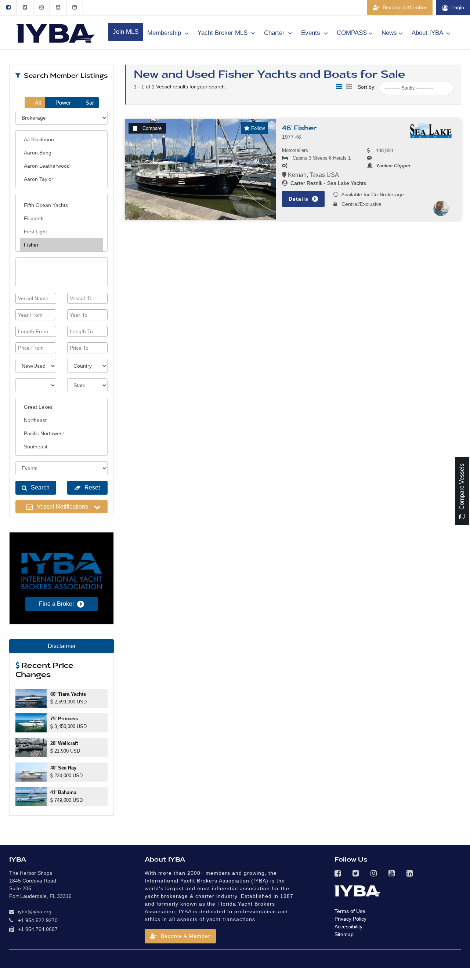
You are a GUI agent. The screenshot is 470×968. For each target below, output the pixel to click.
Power (62, 102)
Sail (89, 102)
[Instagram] (41, 7)
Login (457, 7)
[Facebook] (8, 7)
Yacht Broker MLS (223, 32)
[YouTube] (58, 7)
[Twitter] (25, 7)
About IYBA (428, 32)
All (37, 102)
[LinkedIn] (74, 7)
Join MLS (125, 31)
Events (311, 32)
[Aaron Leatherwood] (61, 165)
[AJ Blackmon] (61, 139)
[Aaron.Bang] (61, 152)
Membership (165, 32)
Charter (275, 32)
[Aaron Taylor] (61, 179)
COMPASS (352, 32)
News (389, 32)
